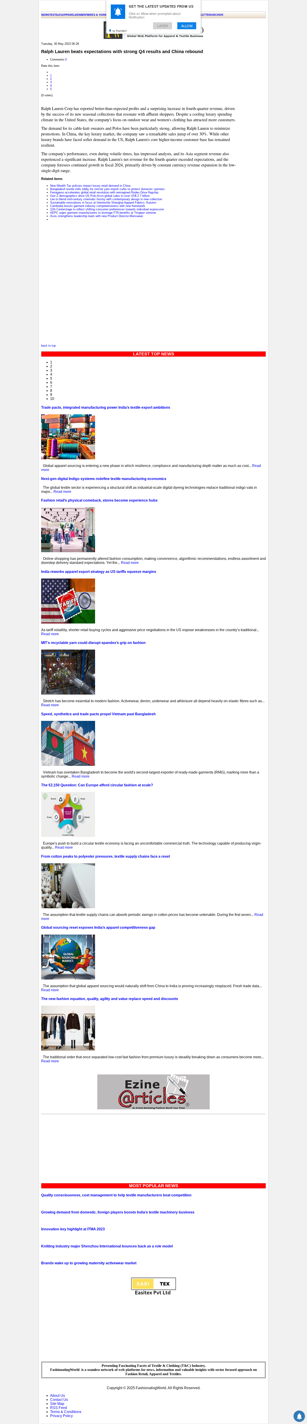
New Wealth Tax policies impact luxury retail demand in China (90, 185)
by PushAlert (120, 30)
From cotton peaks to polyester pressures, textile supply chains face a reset (105, 856)
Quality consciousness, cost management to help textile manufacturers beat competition (116, 1195)
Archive (217, 14)
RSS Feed (58, 1408)
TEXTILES (55, 14)
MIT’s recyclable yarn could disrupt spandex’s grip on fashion (93, 643)
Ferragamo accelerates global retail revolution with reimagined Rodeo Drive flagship (104, 192)
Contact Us (59, 1400)
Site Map (57, 1404)
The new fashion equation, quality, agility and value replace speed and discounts (109, 999)
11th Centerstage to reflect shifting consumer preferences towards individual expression (107, 209)
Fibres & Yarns (96, 14)
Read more (62, 491)
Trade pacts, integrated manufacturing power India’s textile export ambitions (105, 407)
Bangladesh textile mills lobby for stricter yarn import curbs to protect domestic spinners (107, 189)
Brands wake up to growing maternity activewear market (88, 1263)
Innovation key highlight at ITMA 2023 (73, 1229)
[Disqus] (140, 283)
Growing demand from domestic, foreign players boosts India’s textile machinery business (117, 1212)
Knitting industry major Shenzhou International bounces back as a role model (107, 1246)
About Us (57, 1395)
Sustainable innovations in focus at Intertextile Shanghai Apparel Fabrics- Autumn (103, 202)
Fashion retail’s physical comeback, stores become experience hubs (99, 500)
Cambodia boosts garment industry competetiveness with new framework (97, 206)
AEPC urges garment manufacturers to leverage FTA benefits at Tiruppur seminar (103, 212)
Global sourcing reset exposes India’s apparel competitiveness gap (98, 927)
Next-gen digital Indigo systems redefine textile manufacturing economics (103, 479)
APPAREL (68, 14)
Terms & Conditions (65, 1412)
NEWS (45, 14)
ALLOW (187, 25)
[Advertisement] (153, 1147)
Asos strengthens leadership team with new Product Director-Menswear (96, 216)
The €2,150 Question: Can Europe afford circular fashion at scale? (97, 785)
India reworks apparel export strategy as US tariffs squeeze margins (98, 572)
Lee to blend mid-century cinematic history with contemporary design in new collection (106, 199)
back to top (48, 345)
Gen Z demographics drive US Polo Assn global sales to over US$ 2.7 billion (100, 195)
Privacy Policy (61, 1416)
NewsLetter (202, 14)
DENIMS (80, 14)
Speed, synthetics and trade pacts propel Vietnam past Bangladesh (98, 714)
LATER (162, 25)
